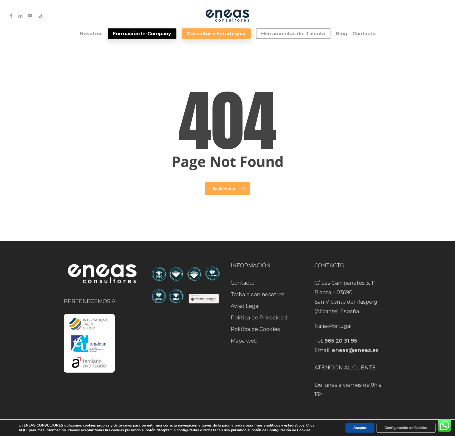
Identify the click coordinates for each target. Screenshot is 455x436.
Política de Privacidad (259, 317)
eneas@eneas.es (355, 350)
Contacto (243, 283)
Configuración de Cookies (406, 427)
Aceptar (360, 427)
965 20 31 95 (340, 341)
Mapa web (244, 341)
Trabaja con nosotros (257, 294)
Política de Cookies (255, 329)
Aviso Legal (245, 306)
